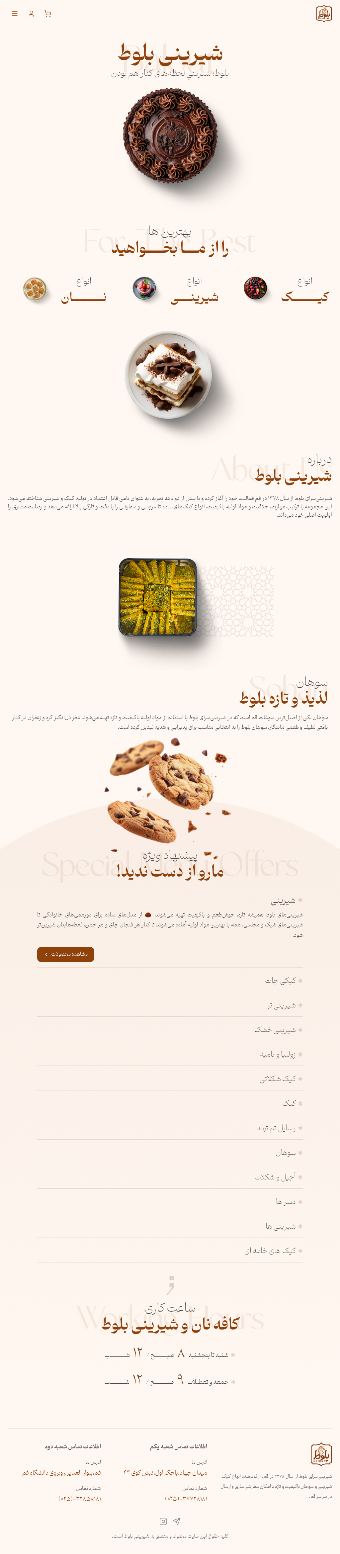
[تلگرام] (177, 1522)
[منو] (14, 13)
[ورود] (31, 13)
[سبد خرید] (47, 13)
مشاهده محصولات (69, 954)
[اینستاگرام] (163, 1522)
